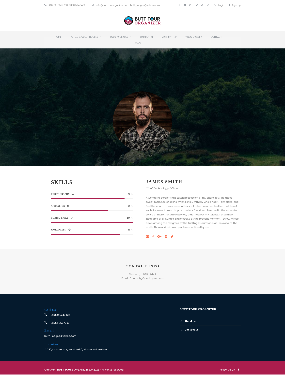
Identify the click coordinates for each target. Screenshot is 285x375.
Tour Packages (119, 38)
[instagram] (208, 5)
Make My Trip (169, 38)
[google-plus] (190, 5)
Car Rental (146, 38)
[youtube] (202, 5)
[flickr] (185, 5)
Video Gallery (193, 38)
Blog (138, 43)
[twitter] (197, 5)
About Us (190, 321)
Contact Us (191, 329)
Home (58, 38)
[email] (147, 236)
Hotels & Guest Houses (84, 38)
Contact (216, 38)
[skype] (166, 236)
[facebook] (179, 5)
